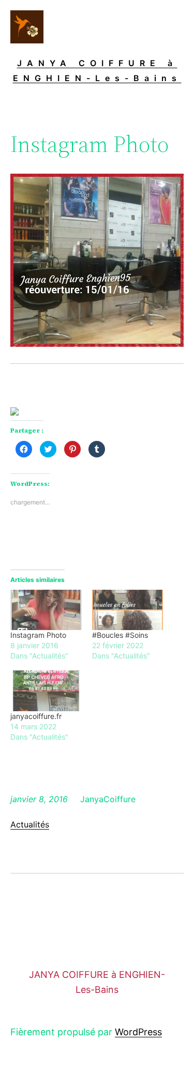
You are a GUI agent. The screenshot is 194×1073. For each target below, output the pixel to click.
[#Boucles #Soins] (127, 610)
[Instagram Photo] (46, 610)
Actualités (29, 824)
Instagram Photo (38, 635)
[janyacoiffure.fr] (46, 690)
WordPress (138, 1031)
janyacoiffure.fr (36, 716)
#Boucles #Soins (120, 635)
